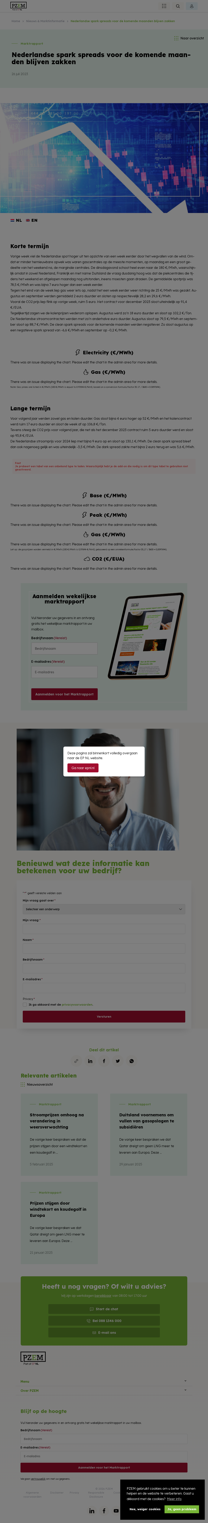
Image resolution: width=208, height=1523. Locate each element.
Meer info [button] (174, 1499)
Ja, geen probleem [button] (181, 1509)
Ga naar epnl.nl (83, 768)
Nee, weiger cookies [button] (145, 1509)
